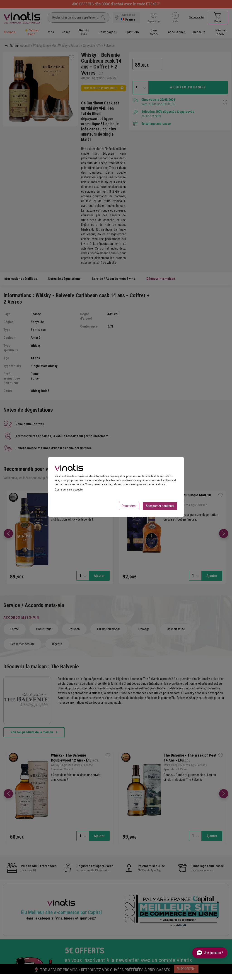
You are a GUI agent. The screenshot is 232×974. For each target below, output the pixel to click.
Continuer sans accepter (69, 489)
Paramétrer (129, 506)
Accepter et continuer (160, 506)
